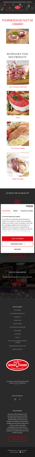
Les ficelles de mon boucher (17, 327)
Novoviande (17, 310)
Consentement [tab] (6, 210)
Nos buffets (17, 317)
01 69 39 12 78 (17, 384)
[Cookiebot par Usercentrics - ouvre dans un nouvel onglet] (26, 206)
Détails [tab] (15, 210)
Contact (17, 337)
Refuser (17, 249)
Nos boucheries (17, 323)
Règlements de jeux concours (17, 346)
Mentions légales (14, 452)
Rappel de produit (17, 349)
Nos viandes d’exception (17, 313)
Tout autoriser (18, 238)
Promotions (17, 320)
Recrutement (17, 330)
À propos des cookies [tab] (27, 210)
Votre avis (17, 334)
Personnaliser (16, 244)
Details (18, 133)
